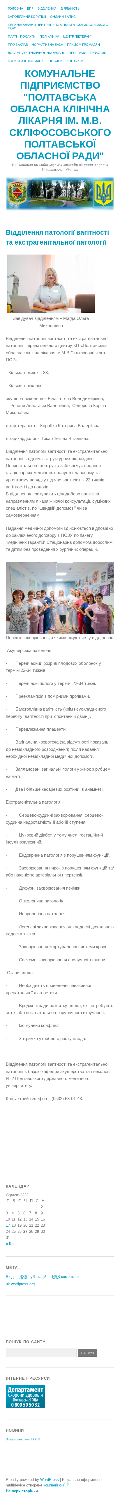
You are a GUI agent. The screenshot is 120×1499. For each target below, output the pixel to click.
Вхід (10, 1276)
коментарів (66, 1276)
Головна (15, 8)
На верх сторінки (22, 1491)
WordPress (49, 1479)
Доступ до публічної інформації (36, 53)
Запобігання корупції (27, 16)
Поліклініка (49, 36)
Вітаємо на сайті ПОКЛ (23, 1439)
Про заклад (18, 44)
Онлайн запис (63, 16)
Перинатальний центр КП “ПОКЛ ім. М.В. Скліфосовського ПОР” (58, 26)
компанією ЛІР (56, 1485)
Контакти (75, 61)
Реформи (98, 53)
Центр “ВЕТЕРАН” (77, 36)
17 (8, 1225)
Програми (77, 53)
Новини (56, 61)
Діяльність (70, 8)
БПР (30, 8)
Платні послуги (22, 36)
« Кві (10, 1244)
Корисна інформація (26, 61)
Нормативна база (47, 44)
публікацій (33, 1276)
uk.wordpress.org (20, 1284)
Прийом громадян (83, 44)
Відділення (47, 8)
